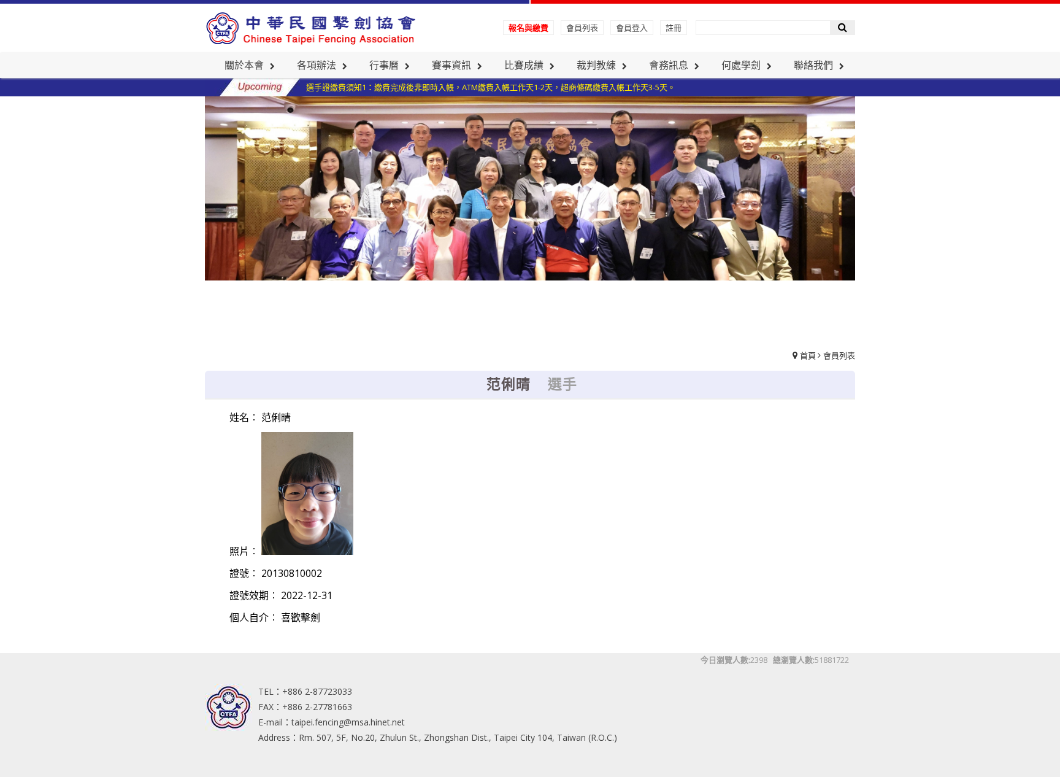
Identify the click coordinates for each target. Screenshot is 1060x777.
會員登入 (632, 27)
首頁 (808, 355)
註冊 (674, 27)
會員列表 (582, 27)
